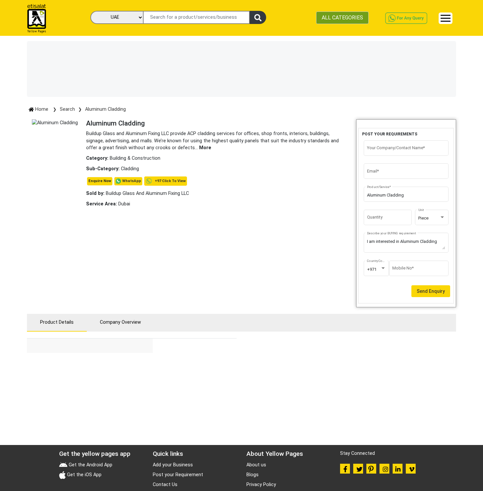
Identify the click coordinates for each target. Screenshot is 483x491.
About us (256, 465)
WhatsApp (131, 181)
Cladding (130, 169)
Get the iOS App (84, 475)
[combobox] (431, 218)
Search (67, 109)
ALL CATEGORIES (342, 17)
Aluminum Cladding (105, 109)
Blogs (252, 475)
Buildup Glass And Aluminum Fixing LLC (137, 193)
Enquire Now (99, 181)
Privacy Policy (261, 484)
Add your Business (173, 465)
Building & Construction (135, 158)
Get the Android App (89, 465)
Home (42, 109)
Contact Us (165, 484)
